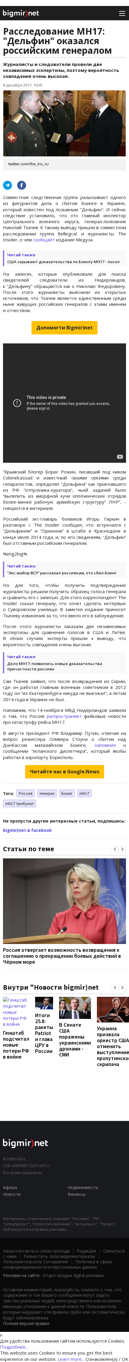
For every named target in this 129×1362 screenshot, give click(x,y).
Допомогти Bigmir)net (64, 327)
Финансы (77, 1194)
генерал (47, 793)
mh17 (84, 793)
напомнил (105, 745)
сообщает (44, 240)
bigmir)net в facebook (27, 830)
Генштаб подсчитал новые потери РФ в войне (16, 1044)
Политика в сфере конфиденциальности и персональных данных (57, 1264)
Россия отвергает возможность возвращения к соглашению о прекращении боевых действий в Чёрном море (62, 955)
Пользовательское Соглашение (35, 1261)
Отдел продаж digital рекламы (73, 1275)
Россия (25, 793)
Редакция (86, 1251)
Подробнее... (14, 1347)
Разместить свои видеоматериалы (59, 1256)
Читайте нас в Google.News (64, 771)
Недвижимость (83, 1187)
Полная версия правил (26, 1323)
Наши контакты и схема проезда (36, 1251)
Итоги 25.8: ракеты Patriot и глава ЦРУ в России (44, 1033)
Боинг (67, 793)
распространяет (64, 716)
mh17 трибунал (19, 803)
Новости (12, 1194)
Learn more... (71, 1359)
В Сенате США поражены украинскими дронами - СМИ (75, 1039)
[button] (114, 849)
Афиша (10, 1187)
